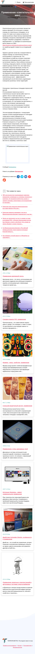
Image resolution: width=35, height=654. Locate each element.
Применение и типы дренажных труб (15, 449)
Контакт (20, 645)
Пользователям (29, 2)
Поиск (18, 2)
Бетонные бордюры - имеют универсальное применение (12, 493)
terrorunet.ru (12, 167)
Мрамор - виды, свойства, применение (16, 362)
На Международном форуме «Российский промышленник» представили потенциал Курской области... (15, 229)
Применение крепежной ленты (13, 276)
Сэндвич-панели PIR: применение (14, 319)
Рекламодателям (17, 647)
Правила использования (9, 645)
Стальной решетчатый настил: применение (17, 406)
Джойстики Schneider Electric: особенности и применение (17, 538)
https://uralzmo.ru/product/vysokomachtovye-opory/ (17, 45)
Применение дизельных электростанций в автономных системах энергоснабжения (17, 583)
